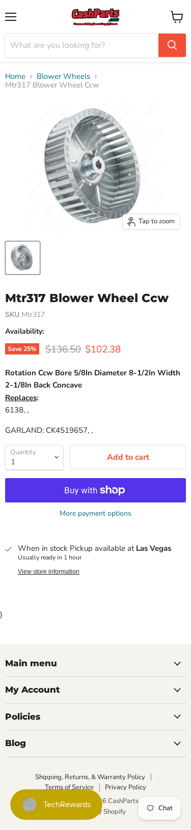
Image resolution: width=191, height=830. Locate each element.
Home (15, 76)
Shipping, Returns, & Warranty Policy (90, 777)
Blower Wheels (63, 76)
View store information (48, 571)
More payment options (95, 514)
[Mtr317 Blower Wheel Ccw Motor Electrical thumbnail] (23, 258)
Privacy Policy (125, 787)
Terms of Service (69, 787)
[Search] (172, 45)
